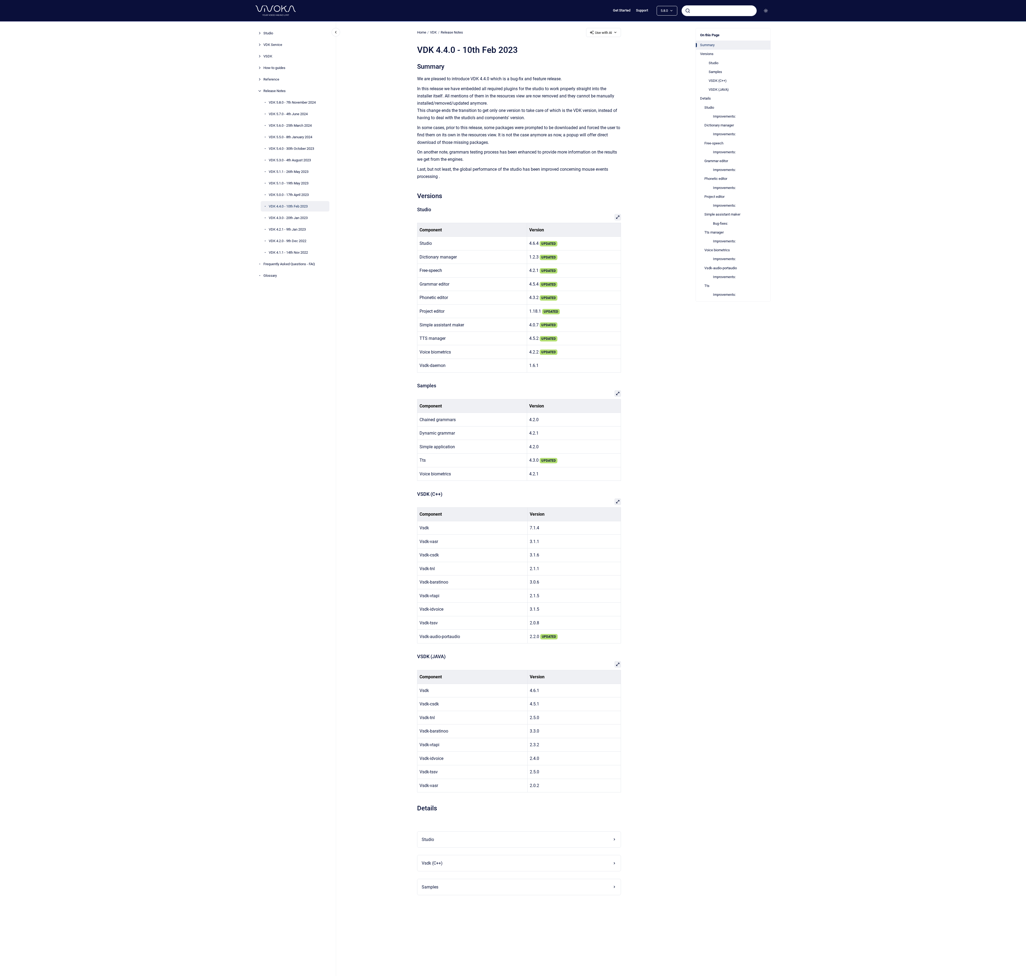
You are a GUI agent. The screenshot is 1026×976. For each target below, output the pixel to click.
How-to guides (274, 68)
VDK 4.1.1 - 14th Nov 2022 (288, 252)
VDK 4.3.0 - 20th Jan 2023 (288, 218)
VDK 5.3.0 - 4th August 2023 (290, 160)
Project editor (714, 197)
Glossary (270, 276)
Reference (271, 79)
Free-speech (713, 143)
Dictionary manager (719, 125)
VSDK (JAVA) (719, 90)
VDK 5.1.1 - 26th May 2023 (288, 172)
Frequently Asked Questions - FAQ (289, 264)
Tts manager (714, 232)
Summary (707, 45)
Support (642, 10)
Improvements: (724, 116)
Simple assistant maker (722, 214)
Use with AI (603, 33)
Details (705, 98)
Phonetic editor (715, 179)
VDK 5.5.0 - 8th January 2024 (290, 137)
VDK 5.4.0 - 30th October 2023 (291, 149)
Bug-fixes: (720, 223)
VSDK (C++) (718, 81)
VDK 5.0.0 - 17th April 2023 (289, 195)
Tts (706, 286)
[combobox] (719, 11)
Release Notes (274, 91)
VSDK (267, 56)
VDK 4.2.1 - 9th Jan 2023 (287, 229)
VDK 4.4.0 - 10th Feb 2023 (288, 206)
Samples (715, 72)
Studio (268, 33)
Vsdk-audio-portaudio (720, 268)
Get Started (621, 10)
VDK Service (272, 45)
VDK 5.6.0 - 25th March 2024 (290, 125)
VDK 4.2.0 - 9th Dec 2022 (287, 241)
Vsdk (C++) (432, 863)
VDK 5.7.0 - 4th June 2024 (288, 114)
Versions (707, 54)
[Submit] (687, 10)
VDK (433, 32)
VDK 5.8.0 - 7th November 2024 (292, 102)
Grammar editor (716, 161)
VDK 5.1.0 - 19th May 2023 (288, 183)
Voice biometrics (717, 250)
